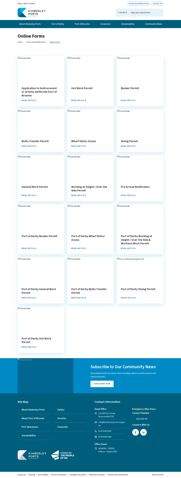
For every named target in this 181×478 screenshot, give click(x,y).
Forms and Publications (36, 42)
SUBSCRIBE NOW (102, 383)
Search (123, 12)
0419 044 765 (142, 418)
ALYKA (160, 474)
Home (20, 42)
